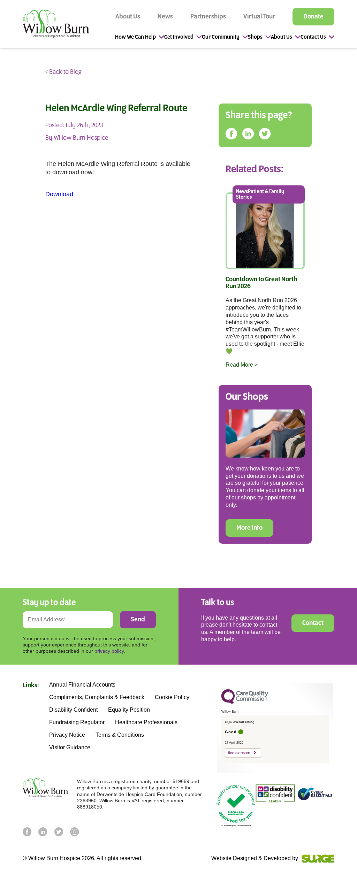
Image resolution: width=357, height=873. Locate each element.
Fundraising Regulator (77, 722)
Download (59, 194)
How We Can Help (135, 37)
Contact (313, 623)
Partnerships (208, 16)
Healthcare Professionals (146, 722)
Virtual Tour (259, 16)
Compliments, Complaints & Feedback (96, 697)
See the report (239, 753)
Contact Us (313, 37)
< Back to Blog (63, 72)
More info (249, 527)
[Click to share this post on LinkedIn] (248, 134)
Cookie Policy (172, 697)
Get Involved (178, 37)
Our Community (221, 37)
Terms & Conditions (120, 735)
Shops (255, 37)
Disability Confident (73, 710)
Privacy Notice (67, 735)
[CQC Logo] (244, 702)
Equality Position (129, 710)
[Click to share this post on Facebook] (231, 134)
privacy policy (109, 651)
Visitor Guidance (69, 747)
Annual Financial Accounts (82, 685)
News (165, 16)
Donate (313, 16)
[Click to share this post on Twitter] (265, 134)
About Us (127, 16)
